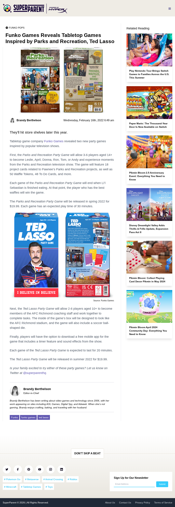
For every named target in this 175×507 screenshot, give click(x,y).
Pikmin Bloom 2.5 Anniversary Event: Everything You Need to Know (147, 176)
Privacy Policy (142, 502)
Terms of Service (163, 502)
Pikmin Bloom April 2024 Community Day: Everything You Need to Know (148, 330)
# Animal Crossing (53, 479)
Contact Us (125, 502)
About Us (110, 502)
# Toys (49, 486)
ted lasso (44, 417)
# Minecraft (10, 486)
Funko (14, 417)
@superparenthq (34, 373)
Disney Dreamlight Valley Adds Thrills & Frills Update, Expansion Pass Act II (148, 229)
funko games (28, 417)
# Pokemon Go (12, 479)
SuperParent (10, 502)
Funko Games (53, 141)
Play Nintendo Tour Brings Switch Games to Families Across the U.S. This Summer (149, 74)
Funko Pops (16, 27)
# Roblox (72, 479)
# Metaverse (32, 479)
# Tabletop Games (31, 486)
